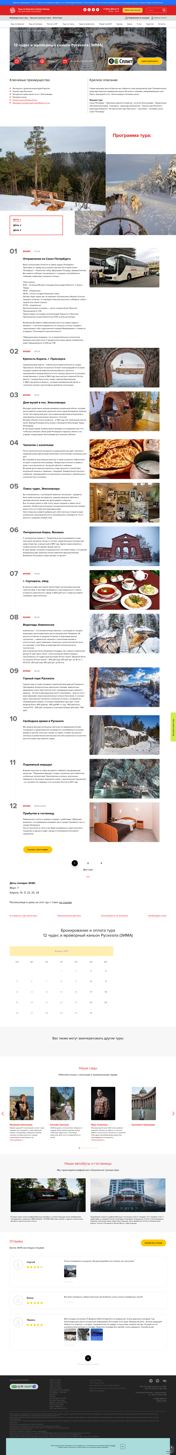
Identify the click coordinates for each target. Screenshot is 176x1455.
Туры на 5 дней (56, 1388)
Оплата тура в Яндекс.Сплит (24, 100)
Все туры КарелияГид (58, 1408)
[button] (3, 1113)
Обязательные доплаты (69, 915)
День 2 (17, 225)
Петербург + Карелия (58, 1392)
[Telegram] (152, 1381)
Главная (17, 31)
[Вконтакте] (164, 1381)
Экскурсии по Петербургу (60, 1390)
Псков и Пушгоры (57, 1404)
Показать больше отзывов (88, 1360)
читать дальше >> (16, 1140)
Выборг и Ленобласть (58, 1402)
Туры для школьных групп (40, 18)
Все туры (26, 31)
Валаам (52, 1396)
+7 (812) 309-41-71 (159, 1399)
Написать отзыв (153, 1243)
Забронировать (149, 61)
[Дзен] (159, 1381)
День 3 (17, 230)
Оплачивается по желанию (114, 915)
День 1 (17, 219)
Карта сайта (161, 1401)
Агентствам (57, 18)
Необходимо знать (157, 915)
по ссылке (65, 902)
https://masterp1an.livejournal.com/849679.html (65, 1435)
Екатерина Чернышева (143, 1124)
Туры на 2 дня (55, 1382)
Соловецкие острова (58, 1398)
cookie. (113, 1446)
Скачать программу (38, 850)
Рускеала (53, 1394)
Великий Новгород (57, 1400)
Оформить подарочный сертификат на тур (31, 103)
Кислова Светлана (59, 1124)
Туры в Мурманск (56, 1406)
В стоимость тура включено (23, 915)
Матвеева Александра (21, 1124)
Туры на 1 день (55, 1380)
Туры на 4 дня (55, 1386)
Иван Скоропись (99, 1124)
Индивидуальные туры (19, 18)
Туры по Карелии (40, 31)
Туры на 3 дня (55, 1384)
